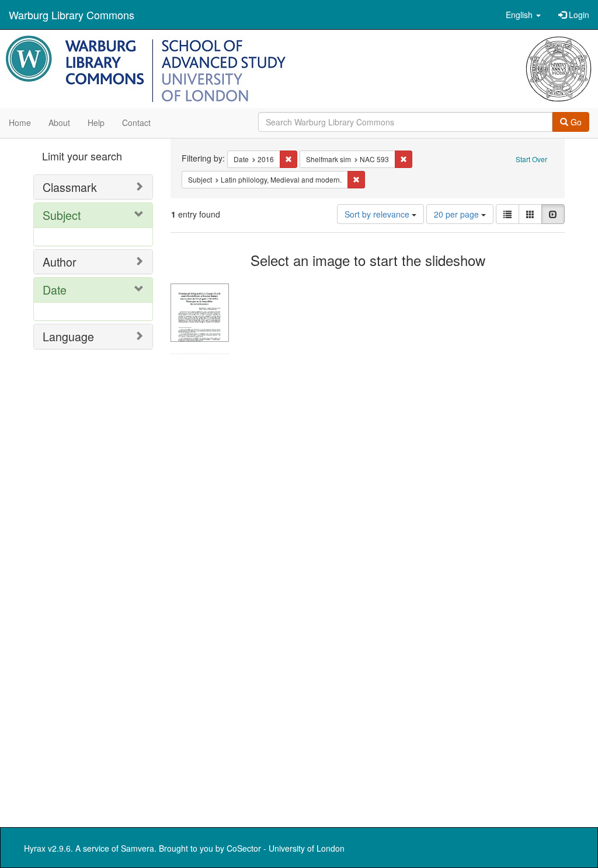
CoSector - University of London (286, 848)
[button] (523, 14)
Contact (136, 122)
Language (68, 336)
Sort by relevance (378, 214)
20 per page (457, 214)
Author (60, 261)
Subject (62, 214)
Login (577, 14)
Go (575, 122)
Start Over (531, 159)
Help (96, 122)
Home (20, 122)
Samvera (137, 848)
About (59, 122)
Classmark (70, 186)
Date (55, 289)
